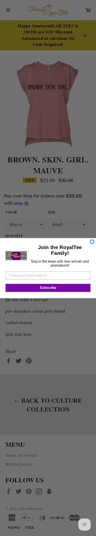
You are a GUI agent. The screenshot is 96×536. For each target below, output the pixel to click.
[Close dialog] (92, 241)
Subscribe (48, 288)
